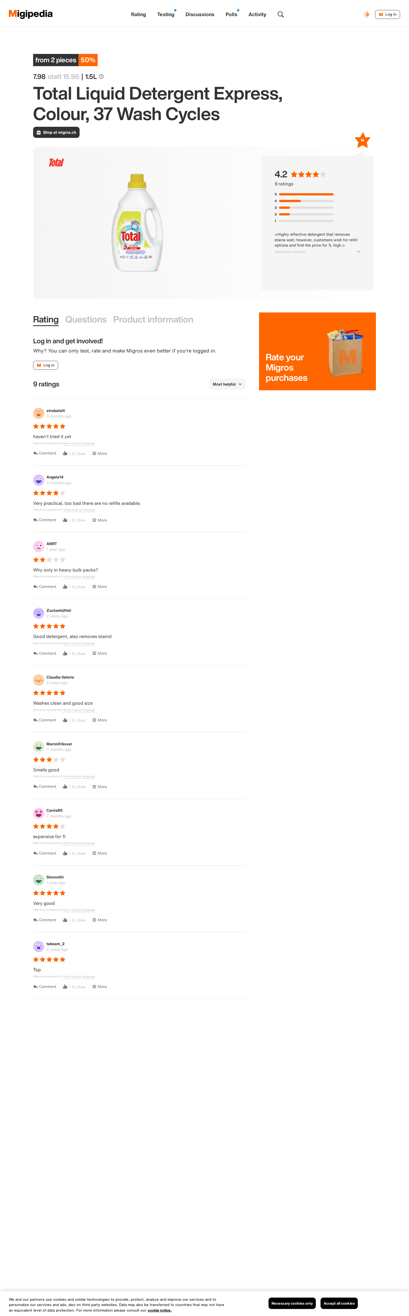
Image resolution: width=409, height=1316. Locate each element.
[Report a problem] (358, 252)
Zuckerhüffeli (58, 610)
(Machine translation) (47, 443)
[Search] (280, 14)
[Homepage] (31, 14)
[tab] (46, 319)
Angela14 (54, 477)
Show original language (79, 443)
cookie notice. (160, 1310)
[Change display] (367, 14)
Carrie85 (54, 810)
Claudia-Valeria (60, 677)
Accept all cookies (339, 1303)
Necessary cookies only (292, 1303)
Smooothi (55, 877)
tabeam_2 (55, 944)
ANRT (51, 544)
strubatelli (55, 410)
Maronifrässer (59, 744)
